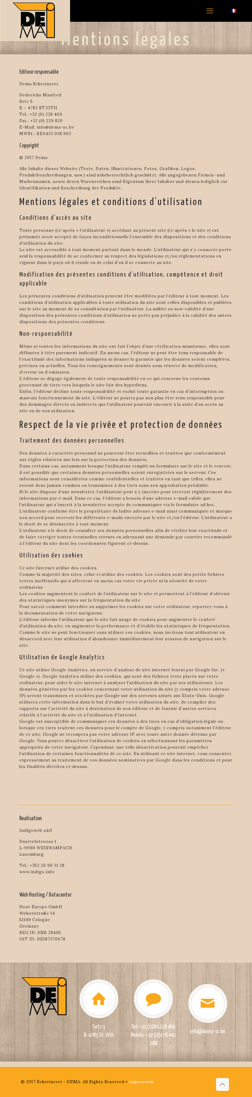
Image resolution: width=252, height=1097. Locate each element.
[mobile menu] (210, 11)
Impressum (141, 1081)
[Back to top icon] (222, 1084)
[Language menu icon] (235, 10)
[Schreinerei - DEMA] (35, 20)
